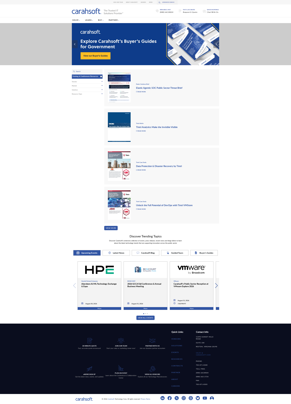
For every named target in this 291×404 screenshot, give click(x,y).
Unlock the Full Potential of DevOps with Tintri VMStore (164, 205)
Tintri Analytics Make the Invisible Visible (157, 127)
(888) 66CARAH (166, 12)
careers (175, 386)
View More (111, 228)
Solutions (176, 346)
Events (175, 352)
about (174, 379)
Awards (143, 2)
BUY (100, 20)
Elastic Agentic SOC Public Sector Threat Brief (159, 87)
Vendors (176, 339)
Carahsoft (111, 399)
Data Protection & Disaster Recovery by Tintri (159, 166)
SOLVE (75, 20)
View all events (145, 318)
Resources (177, 359)
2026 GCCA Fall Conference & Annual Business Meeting (144, 285)
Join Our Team (118, 2)
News (151, 2)
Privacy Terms (145, 399)
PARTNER (113, 20)
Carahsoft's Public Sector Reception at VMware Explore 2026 (191, 285)
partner (175, 372)
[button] (216, 285)
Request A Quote (190, 12)
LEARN (88, 20)
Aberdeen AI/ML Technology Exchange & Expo (99, 285)
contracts (177, 366)
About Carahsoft (132, 2)
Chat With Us (212, 12)
